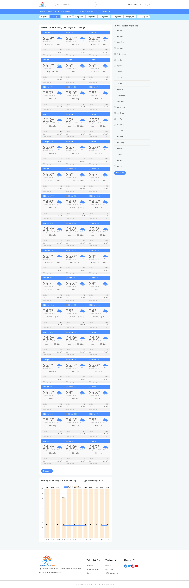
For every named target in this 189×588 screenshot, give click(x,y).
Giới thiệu (108, 565)
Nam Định (120, 166)
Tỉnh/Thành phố (133, 5)
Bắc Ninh (120, 131)
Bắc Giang (120, 113)
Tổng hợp (90, 565)
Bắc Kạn (120, 48)
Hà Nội (57, 11)
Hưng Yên (120, 148)
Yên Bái (119, 84)
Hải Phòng (120, 143)
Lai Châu (120, 72)
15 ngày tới (117, 17)
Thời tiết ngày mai (46, 11)
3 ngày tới (67, 17)
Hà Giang (120, 36)
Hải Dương (121, 137)
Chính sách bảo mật (111, 573)
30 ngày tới (143, 17)
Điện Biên (120, 66)
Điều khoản (109, 569)
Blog (146, 5)
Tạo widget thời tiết (93, 569)
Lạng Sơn (120, 101)
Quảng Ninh (121, 107)
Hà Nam (120, 160)
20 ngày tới (130, 17)
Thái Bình (120, 154)
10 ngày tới (104, 17)
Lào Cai (119, 60)
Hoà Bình (120, 89)
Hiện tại (44, 17)
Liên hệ (89, 573)
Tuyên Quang (121, 54)
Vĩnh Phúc (120, 125)
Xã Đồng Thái (79, 11)
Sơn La (119, 78)
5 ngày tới (79, 17)
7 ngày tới (91, 17)
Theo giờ (55, 17)
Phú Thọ (120, 119)
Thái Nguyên (121, 95)
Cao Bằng (120, 42)
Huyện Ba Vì (67, 11)
